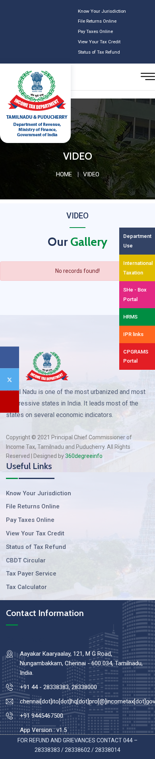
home (64, 174)
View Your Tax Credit (100, 41)
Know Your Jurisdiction (104, 11)
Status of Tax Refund (101, 52)
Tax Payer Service (31, 573)
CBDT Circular (26, 560)
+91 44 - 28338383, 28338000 (58, 687)
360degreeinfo (84, 456)
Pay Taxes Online (96, 31)
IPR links (133, 334)
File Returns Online (98, 21)
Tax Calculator (26, 587)
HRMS (130, 317)
